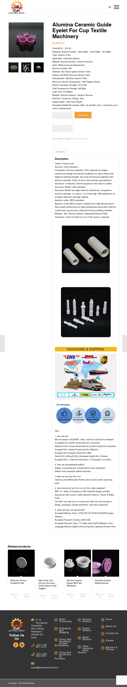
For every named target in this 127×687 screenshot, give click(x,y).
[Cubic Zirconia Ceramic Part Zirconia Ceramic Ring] (124, 343)
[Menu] (115, 7)
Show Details (27, 595)
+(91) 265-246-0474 (42, 654)
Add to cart (83, 115)
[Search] (109, 7)
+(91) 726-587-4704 (42, 645)
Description (60, 152)
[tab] (60, 152)
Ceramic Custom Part (80, 138)
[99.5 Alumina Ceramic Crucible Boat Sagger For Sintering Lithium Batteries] (2, 343)
